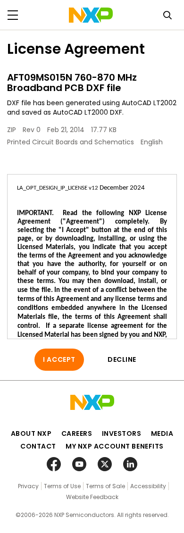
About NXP (31, 433)
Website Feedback (92, 497)
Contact (38, 446)
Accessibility (148, 486)
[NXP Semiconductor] (91, 15)
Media (162, 433)
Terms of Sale (105, 486)
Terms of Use (62, 486)
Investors (122, 433)
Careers (76, 433)
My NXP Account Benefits (115, 446)
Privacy (28, 486)
